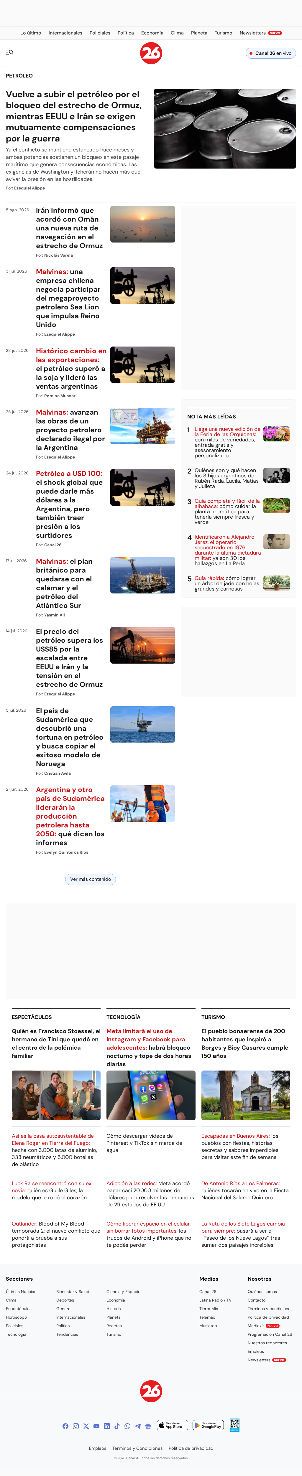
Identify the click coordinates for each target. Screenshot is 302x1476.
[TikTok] (117, 1426)
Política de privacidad (268, 1317)
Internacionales (70, 1317)
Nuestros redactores (267, 1342)
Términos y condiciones (270, 1308)
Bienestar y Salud (72, 1291)
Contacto (256, 1300)
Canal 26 (207, 1291)
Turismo (213, 1017)
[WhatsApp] (127, 1426)
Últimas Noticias (21, 1291)
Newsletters (266, 1360)
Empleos (256, 1351)
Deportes (65, 1300)
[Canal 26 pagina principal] (151, 63)
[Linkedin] (107, 1426)
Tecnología (123, 1017)
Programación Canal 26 (270, 1334)
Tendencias (67, 1334)
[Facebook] (65, 1426)
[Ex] (86, 1426)
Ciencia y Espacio (123, 1291)
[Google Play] (208, 1426)
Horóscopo (16, 1317)
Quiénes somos (262, 1291)
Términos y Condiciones (137, 1448)
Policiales (14, 1325)
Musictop (208, 1325)
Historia (113, 1308)
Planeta (113, 1317)
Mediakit (263, 1325)
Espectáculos (32, 1017)
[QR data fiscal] (234, 1430)
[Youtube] (96, 1426)
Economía (115, 1300)
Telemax (207, 1317)
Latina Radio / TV (215, 1300)
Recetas (114, 1325)
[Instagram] (76, 1426)
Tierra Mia (208, 1308)
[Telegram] (138, 1426)
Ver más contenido (90, 879)
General (63, 1308)
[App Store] (172, 1426)
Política (63, 1325)
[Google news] (148, 1426)
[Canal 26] (151, 1392)
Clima (11, 1300)
